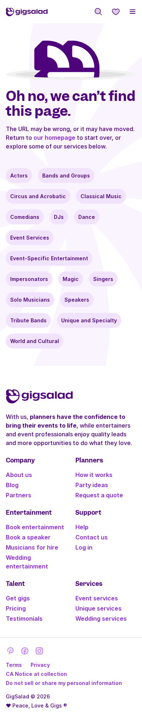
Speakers (76, 300)
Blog (12, 485)
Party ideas (91, 485)
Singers (103, 279)
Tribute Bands (28, 320)
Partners (18, 495)
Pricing (16, 608)
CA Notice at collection (36, 674)
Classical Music (101, 196)
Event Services (29, 237)
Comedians (24, 217)
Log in (83, 547)
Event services (96, 598)
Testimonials (24, 618)
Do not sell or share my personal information (64, 683)
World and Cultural (34, 341)
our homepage (54, 137)
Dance (86, 217)
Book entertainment (35, 527)
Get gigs (18, 598)
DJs (59, 217)
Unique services (98, 608)
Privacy (40, 665)
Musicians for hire (32, 547)
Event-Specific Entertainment (49, 258)
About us (19, 474)
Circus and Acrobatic (38, 196)
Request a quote (99, 495)
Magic (71, 279)
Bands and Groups (66, 175)
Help (81, 527)
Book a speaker (28, 537)
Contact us (91, 537)
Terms (14, 665)
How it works (94, 474)
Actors (19, 175)
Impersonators (29, 279)
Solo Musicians (30, 300)
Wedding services (101, 618)
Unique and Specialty (89, 320)
